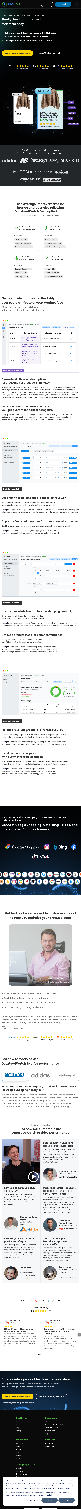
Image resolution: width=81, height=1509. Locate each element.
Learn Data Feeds (51, 1428)
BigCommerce (21, 1474)
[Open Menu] (77, 4)
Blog (46, 1434)
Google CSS (49, 1446)
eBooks (47, 1422)
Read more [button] (9, 1346)
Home (18, 1422)
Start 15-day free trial (49, 53)
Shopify (19, 1468)
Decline (66, 1500)
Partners (19, 1449)
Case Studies (50, 1431)
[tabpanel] (40, 1096)
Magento (19, 1471)
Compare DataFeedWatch (55, 1425)
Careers (19, 1455)
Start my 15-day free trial (51, 1396)
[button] (1, 1334)
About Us (19, 1443)
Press (18, 1458)
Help (17, 1428)
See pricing (63, 4)
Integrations (20, 1425)
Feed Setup (49, 1443)
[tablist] (40, 1075)
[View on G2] (6, 1322)
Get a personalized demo (17, 53)
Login (18, 1452)
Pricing (18, 1431)
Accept (49, 1500)
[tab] (14, 1075)
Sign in (47, 4)
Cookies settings (33, 1500)
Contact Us (20, 1446)
